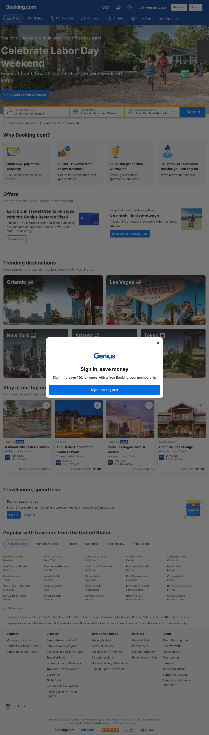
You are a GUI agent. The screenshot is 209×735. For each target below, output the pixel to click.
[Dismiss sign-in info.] (158, 343)
